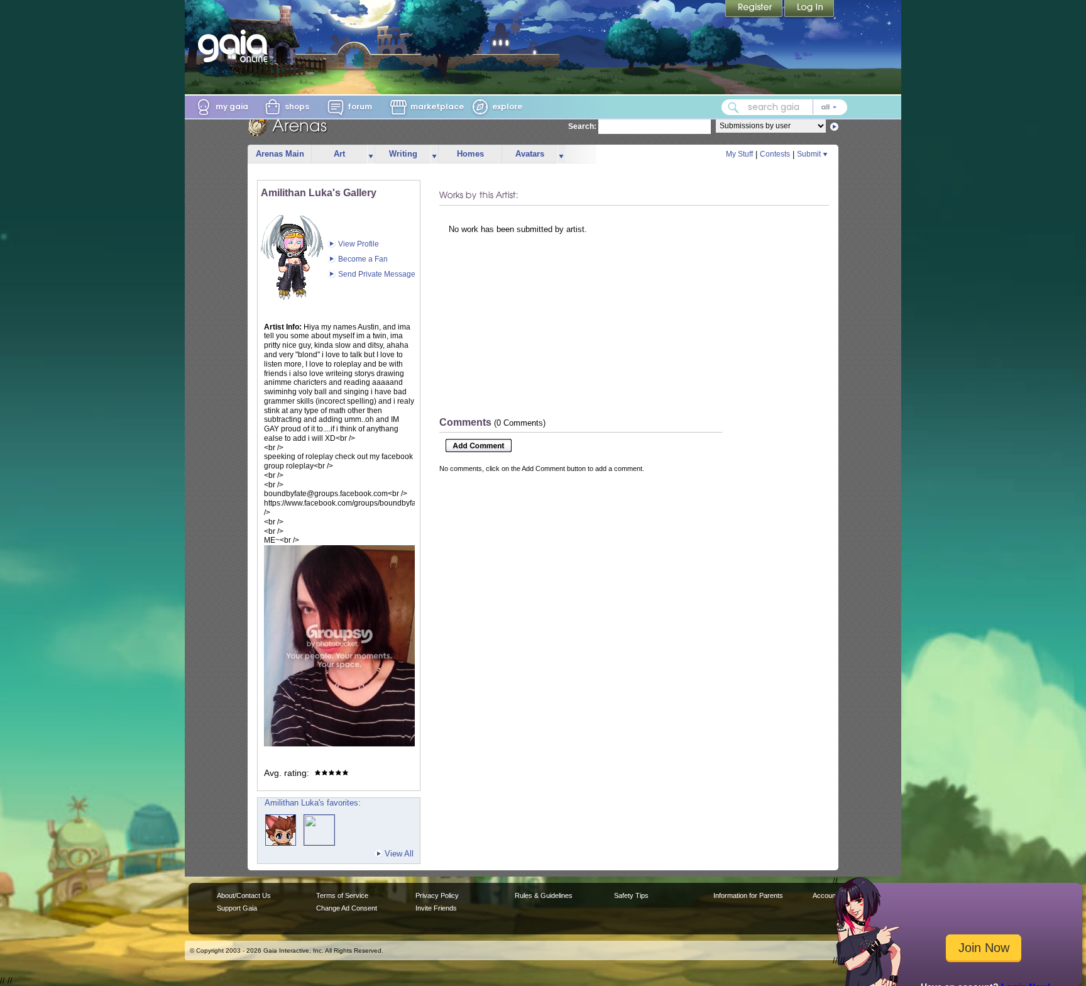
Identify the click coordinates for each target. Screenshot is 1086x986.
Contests (775, 154)
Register (754, 9)
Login (809, 9)
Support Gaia (237, 908)
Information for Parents (748, 895)
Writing (403, 153)
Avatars (529, 153)
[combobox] (784, 107)
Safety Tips (631, 895)
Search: (582, 126)
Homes (470, 153)
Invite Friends (436, 908)
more (371, 154)
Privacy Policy (437, 895)
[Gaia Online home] (235, 46)
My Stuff (739, 154)
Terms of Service (342, 895)
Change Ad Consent (346, 908)
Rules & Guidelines (544, 895)
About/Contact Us (244, 895)
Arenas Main (280, 153)
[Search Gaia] (733, 107)
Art (339, 153)
